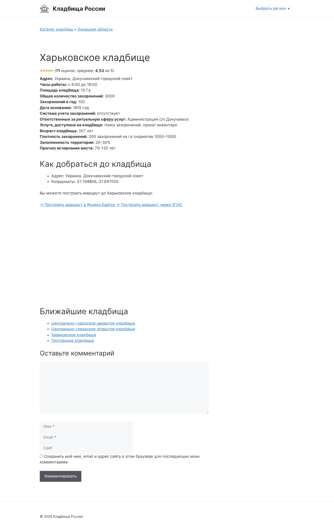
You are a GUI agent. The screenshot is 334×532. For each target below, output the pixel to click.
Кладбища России (79, 8)
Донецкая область (95, 29)
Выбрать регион (271, 8)
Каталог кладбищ (56, 29)
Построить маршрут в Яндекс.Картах (78, 204)
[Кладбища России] (44, 8)
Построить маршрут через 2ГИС (149, 204)
